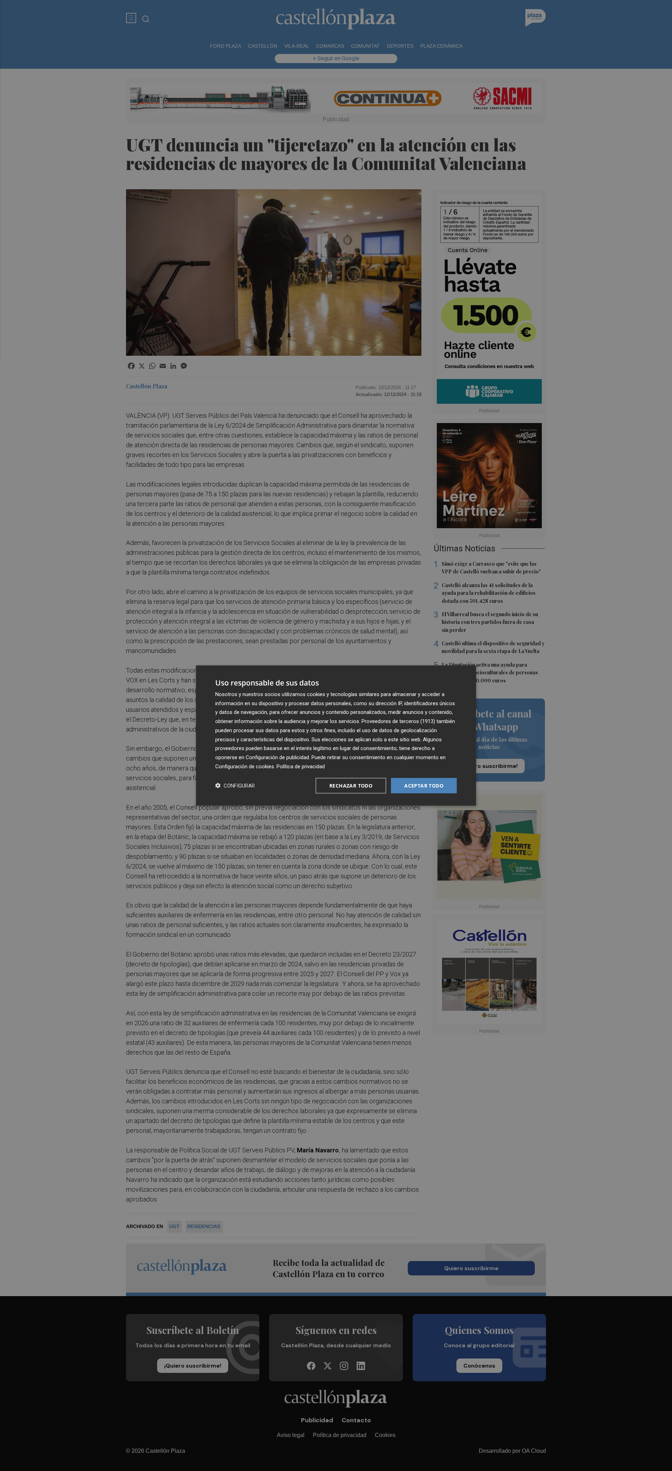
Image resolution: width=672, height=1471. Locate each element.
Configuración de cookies (244, 766)
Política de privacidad (300, 766)
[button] (235, 786)
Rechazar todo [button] (350, 785)
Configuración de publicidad (277, 757)
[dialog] (336, 735)
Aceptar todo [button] (423, 785)
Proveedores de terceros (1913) (398, 721)
